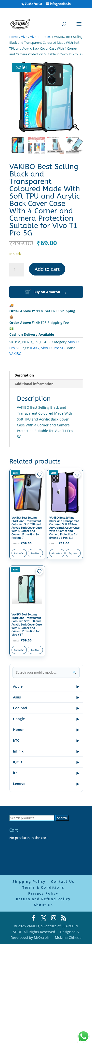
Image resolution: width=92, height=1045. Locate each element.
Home (13, 36)
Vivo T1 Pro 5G (40, 36)
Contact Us (62, 881)
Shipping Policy (29, 881)
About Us (43, 904)
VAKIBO (15, 353)
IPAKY (34, 348)
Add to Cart (19, 553)
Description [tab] (24, 375)
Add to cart (47, 269)
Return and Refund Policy (43, 899)
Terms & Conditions (43, 887)
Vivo (24, 36)
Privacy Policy (43, 893)
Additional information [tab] (33, 383)
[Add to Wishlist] (39, 475)
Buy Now (35, 553)
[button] (76, 100)
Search (62, 818)
